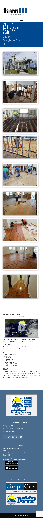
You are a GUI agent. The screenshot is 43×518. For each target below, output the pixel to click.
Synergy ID (6, 455)
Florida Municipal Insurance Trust (14, 453)
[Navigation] (21, 20)
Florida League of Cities (11, 448)
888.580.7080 (10, 431)
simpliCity (6, 451)
